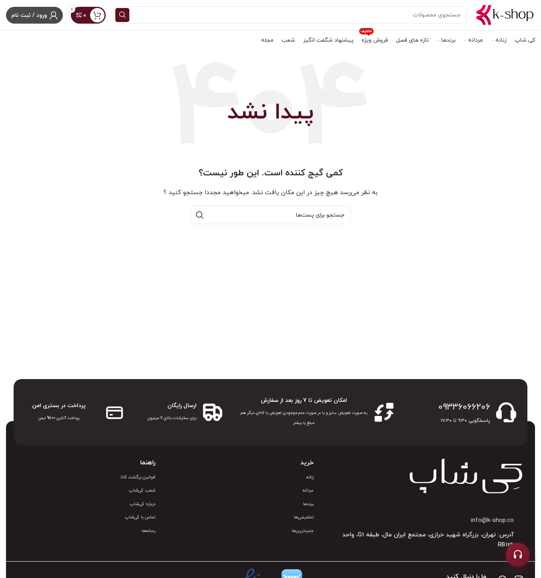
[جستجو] (122, 15)
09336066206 (464, 407)
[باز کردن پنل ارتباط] (518, 555)
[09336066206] (506, 412)
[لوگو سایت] (505, 14)
